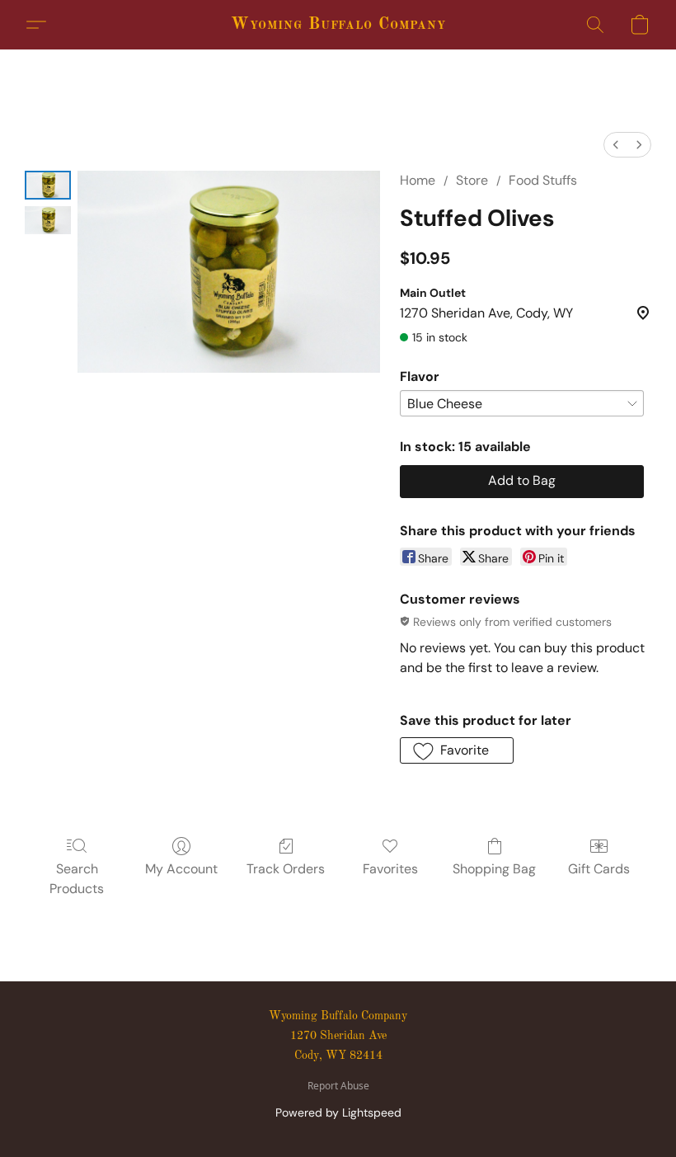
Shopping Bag (494, 868)
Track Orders (285, 868)
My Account (181, 868)
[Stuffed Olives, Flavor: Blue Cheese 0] (48, 185)
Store (472, 180)
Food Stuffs (543, 180)
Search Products (76, 878)
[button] (338, 24)
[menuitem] (615, 145)
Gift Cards (599, 868)
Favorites (390, 868)
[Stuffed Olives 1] (48, 220)
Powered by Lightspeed (338, 1112)
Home (417, 180)
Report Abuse (338, 1086)
